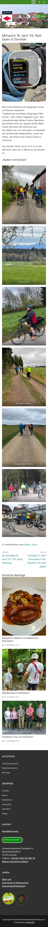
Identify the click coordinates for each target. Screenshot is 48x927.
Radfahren (7, 799)
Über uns (6, 879)
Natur (4, 795)
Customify (29, 922)
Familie (5, 790)
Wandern (6, 809)
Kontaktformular (10, 831)
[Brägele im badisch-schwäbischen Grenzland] (24, 606)
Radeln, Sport (31, 544)
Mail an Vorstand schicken (15, 861)
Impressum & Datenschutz (15, 882)
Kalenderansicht (9, 768)
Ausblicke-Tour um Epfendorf (17, 737)
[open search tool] (33, 2)
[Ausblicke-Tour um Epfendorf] (24, 717)
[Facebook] (39, 2)
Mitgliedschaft (12, 840)
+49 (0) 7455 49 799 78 (22, 858)
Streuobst (7, 804)
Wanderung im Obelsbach (15, 693)
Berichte (6, 772)
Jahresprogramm (10, 763)
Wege (4, 813)
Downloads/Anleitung (13, 886)
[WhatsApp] (44, 2)
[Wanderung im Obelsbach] (24, 670)
